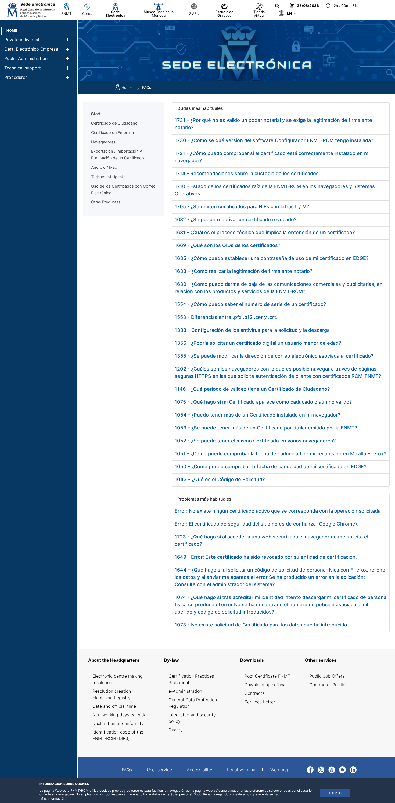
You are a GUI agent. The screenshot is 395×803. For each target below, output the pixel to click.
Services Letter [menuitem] (260, 702)
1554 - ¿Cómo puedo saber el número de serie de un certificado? (250, 304)
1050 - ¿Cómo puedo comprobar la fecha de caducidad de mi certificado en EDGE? (270, 466)
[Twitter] (321, 769)
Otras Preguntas (106, 202)
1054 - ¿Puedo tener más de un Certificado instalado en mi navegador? (257, 415)
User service (159, 769)
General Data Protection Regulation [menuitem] (192, 703)
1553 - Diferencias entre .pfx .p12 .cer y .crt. (226, 317)
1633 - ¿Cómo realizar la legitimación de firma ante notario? (243, 271)
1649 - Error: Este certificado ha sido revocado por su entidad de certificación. (266, 557)
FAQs (127, 769)
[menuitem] (11, 30)
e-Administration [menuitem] (185, 691)
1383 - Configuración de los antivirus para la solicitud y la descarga (252, 330)
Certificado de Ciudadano (114, 123)
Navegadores (103, 142)
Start (96, 113)
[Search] (277, 6)
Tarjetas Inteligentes (109, 176)
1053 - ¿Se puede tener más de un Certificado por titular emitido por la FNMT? (266, 428)
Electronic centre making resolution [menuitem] (117, 679)
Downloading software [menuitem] (267, 684)
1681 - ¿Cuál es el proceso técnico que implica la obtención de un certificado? (265, 232)
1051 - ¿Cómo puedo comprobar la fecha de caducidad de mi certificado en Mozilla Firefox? (280, 453)
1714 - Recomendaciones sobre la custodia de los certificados (247, 173)
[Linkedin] (353, 769)
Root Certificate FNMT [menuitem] (267, 676)
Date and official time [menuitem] (114, 706)
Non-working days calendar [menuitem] (120, 714)
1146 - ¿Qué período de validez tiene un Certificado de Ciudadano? (252, 389)
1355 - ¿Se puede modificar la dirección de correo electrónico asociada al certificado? (274, 356)
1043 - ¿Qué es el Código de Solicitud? (220, 479)
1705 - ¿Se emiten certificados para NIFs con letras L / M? (242, 206)
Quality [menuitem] (175, 729)
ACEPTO (335, 793)
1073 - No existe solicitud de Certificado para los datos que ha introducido (261, 625)
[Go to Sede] (30, 10)
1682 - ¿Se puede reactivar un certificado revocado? (235, 219)
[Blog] (342, 769)
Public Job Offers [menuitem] (326, 676)
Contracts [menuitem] (254, 693)
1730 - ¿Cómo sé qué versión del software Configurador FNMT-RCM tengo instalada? (274, 140)
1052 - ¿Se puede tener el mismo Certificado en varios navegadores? (255, 440)
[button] (67, 40)
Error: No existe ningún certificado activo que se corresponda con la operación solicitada (277, 511)
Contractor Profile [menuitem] (327, 684)
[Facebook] (310, 769)
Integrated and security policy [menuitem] (192, 718)
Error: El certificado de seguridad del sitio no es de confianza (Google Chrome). (266, 524)
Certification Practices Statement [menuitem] (191, 679)
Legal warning (241, 769)
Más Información (52, 798)
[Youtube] (331, 769)
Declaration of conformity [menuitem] (118, 723)
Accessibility (199, 769)
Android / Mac (104, 167)
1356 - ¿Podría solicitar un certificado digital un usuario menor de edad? (258, 343)
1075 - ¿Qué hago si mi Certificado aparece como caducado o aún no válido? (263, 402)
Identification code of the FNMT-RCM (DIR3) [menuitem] (117, 735)
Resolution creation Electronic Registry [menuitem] (111, 694)
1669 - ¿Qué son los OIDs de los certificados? (227, 245)
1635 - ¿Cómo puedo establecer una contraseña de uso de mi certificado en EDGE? (271, 258)
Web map (279, 769)
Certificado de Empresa (112, 132)
